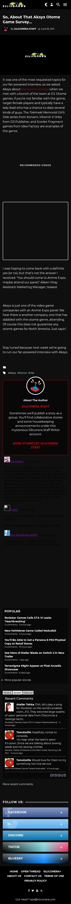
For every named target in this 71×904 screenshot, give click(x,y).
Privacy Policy (35, 880)
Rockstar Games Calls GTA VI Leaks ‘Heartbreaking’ (31, 722)
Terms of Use (54, 876)
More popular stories (18, 680)
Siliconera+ (52, 871)
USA (32, 373)
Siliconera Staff (25, 28)
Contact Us (33, 876)
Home (14, 871)
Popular (28, 693)
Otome (23, 373)
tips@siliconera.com (43, 899)
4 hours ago (17, 753)
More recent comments (18, 784)
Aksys (13, 373)
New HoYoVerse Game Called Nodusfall (30, 630)
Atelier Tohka (25, 704)
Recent (17, 693)
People (7, 693)
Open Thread (31, 871)
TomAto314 (23, 732)
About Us (14, 876)
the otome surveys (35, 89)
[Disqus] (35, 500)
